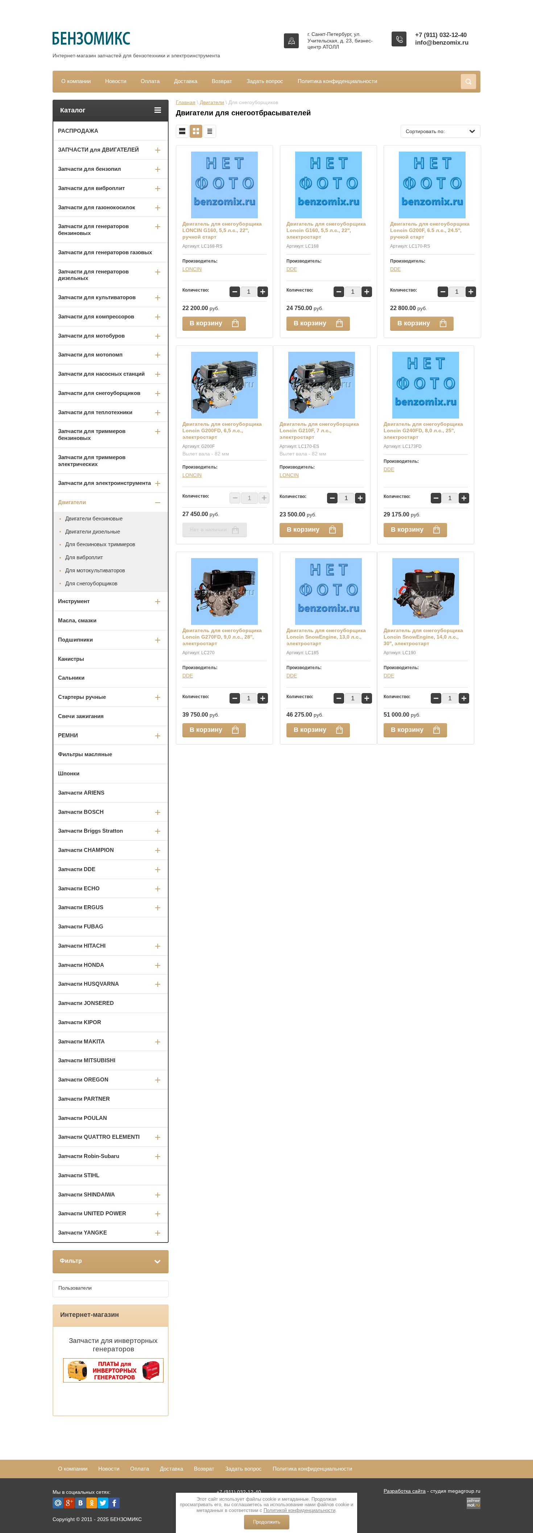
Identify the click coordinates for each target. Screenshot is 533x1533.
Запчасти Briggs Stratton (90, 831)
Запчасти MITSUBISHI (86, 1060)
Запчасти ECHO (79, 888)
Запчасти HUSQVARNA (88, 984)
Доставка (185, 81)
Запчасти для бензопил (89, 169)
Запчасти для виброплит (91, 188)
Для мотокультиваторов (95, 570)
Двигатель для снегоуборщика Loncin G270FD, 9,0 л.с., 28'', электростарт (222, 636)
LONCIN (192, 269)
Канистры (71, 659)
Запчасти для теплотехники (95, 412)
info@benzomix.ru (441, 42)
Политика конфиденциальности (337, 81)
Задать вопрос (265, 81)
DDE (291, 269)
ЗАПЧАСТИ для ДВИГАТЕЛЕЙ (98, 150)
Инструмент (74, 601)
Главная (185, 102)
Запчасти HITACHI (82, 946)
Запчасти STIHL (78, 1175)
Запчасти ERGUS (80, 907)
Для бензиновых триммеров (100, 544)
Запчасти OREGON (83, 1079)
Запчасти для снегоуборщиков (99, 393)
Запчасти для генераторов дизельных (93, 274)
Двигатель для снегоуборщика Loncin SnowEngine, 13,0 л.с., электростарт (326, 636)
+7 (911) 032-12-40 (441, 35)
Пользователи (75, 1288)
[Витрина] (196, 131)
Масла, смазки (77, 620)
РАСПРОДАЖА (78, 131)
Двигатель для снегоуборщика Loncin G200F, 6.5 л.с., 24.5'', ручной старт (430, 230)
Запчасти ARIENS (81, 793)
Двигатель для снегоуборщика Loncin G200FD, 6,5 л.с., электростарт (222, 430)
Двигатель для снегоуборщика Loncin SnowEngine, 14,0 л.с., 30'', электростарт (423, 636)
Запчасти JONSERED (86, 1003)
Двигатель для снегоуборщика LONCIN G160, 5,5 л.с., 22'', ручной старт (222, 230)
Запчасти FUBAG (80, 926)
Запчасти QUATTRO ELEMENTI (99, 1137)
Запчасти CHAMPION (86, 850)
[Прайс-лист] (209, 131)
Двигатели (212, 102)
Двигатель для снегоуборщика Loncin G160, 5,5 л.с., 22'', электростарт (326, 230)
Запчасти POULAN (82, 1118)
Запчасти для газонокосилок (96, 207)
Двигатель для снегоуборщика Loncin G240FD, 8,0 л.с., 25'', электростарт (423, 430)
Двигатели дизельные (92, 531)
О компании (76, 81)
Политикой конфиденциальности (299, 1510)
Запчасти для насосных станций (101, 374)
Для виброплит (84, 557)
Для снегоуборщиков (91, 583)
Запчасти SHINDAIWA (86, 1194)
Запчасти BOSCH (81, 812)
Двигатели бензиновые (94, 518)
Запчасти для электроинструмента (104, 483)
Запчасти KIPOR (79, 1022)
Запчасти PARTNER (84, 1099)
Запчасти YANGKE (82, 1232)
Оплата (150, 81)
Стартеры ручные (82, 697)
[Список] (182, 131)
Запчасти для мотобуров (91, 336)
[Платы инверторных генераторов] (113, 1381)
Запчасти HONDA (81, 965)
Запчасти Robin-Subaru (88, 1156)
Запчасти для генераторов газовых (105, 252)
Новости (115, 81)
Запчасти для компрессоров (96, 316)
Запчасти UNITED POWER (92, 1213)
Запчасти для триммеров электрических (91, 460)
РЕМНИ (68, 735)
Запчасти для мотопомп (90, 354)
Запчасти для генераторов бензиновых (93, 229)
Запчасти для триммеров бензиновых (91, 434)
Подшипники (75, 639)
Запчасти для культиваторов (97, 297)
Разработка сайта (405, 1491)
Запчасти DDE (76, 869)
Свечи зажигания (81, 716)
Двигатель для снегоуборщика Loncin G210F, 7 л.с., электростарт (319, 430)
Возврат (222, 81)
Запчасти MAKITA (81, 1041)
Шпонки (68, 773)
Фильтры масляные (85, 754)
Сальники (71, 678)
